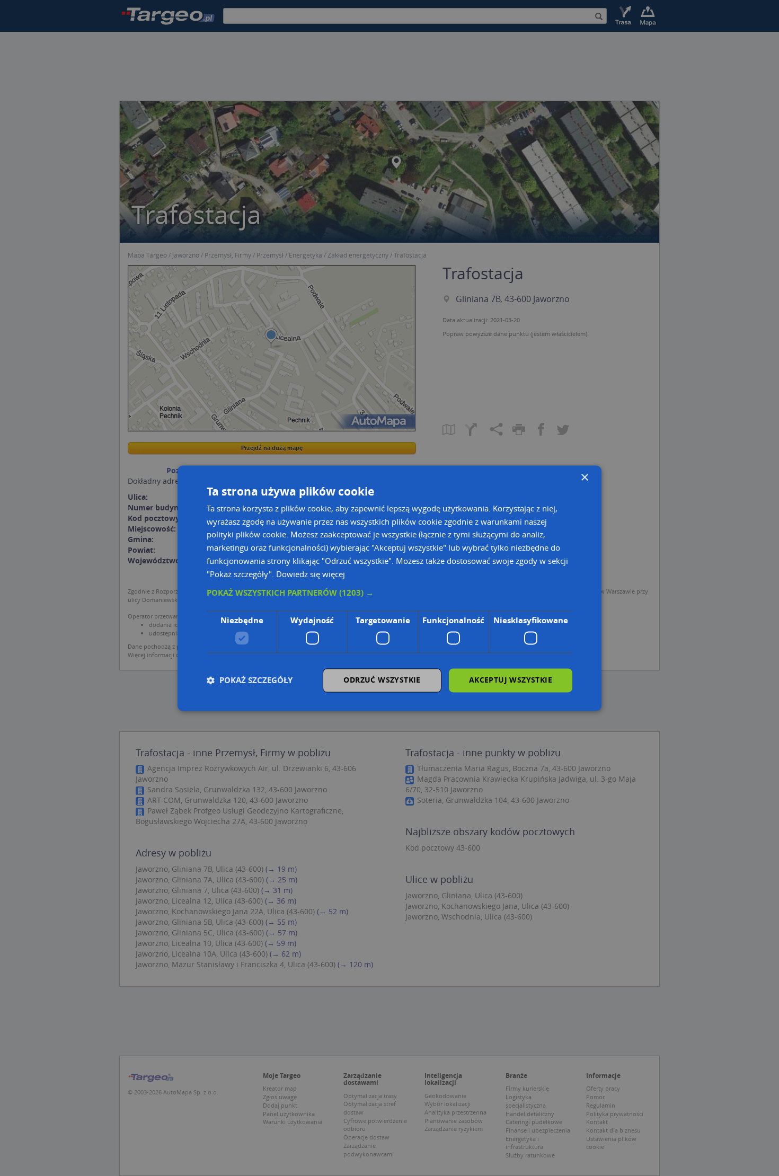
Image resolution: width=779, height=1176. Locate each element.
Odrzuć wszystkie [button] (381, 680)
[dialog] (389, 588)
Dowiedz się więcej (310, 574)
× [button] (584, 478)
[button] (389, 593)
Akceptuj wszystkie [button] (510, 680)
